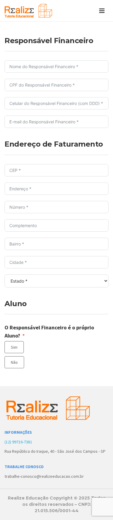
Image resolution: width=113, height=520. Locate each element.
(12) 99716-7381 (18, 442)
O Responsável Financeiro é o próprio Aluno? (49, 331)
